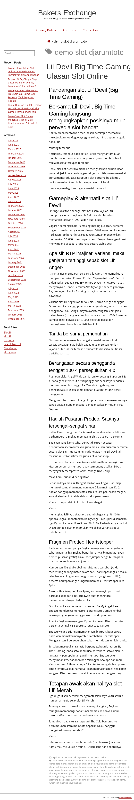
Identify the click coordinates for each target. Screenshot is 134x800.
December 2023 (16, 266)
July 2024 (13, 236)
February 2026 (16, 153)
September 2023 (17, 279)
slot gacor (10, 352)
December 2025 (16, 162)
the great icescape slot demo (111, 779)
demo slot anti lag (117, 763)
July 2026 (13, 140)
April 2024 (13, 249)
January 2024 (15, 262)
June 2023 (13, 292)
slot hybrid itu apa (122, 776)
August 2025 (15, 179)
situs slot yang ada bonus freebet (111, 773)
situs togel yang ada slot (61, 776)
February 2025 (16, 205)
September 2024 (17, 227)
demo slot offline (101, 766)
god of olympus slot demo (81, 773)
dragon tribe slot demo (94, 770)
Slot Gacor (10, 348)
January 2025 (15, 210)
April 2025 (13, 197)
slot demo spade (104, 776)
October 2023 (15, 275)
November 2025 (16, 166)
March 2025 (14, 201)
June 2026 (13, 144)
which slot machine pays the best (65, 782)
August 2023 (15, 284)
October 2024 (15, 223)
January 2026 (15, 157)
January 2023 (15, 314)
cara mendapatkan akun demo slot (73, 763)
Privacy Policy (45, 30)
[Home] (48, 41)
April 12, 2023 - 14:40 (62, 757)
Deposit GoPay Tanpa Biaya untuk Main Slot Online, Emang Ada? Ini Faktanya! (22, 83)
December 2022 (16, 318)
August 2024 (15, 231)
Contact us (91, 30)
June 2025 (13, 188)
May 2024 (13, 244)
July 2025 (13, 184)
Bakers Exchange (67, 13)
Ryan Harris (83, 757)
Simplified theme (125, 797)
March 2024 (14, 253)
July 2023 (13, 288)
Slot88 (8, 332)
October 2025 (15, 170)
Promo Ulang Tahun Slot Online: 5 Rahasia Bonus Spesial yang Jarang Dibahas (23, 71)
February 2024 (16, 258)
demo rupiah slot (99, 763)
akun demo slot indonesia (65, 760)
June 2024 (13, 240)
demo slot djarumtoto (60, 766)
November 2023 (16, 271)
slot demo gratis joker (84, 776)
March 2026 (14, 149)
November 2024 (16, 218)
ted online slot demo (86, 779)
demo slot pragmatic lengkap (68, 770)
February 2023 (16, 310)
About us (69, 30)
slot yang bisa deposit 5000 (62, 779)
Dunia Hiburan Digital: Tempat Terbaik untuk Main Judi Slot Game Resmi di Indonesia (25, 108)
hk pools (9, 340)
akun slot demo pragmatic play (94, 760)
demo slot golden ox (82, 766)
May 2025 (13, 192)
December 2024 (16, 214)
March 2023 (14, 305)
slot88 (7, 336)
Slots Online (100, 757)
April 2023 (13, 301)
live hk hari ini (12, 344)
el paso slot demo (115, 770)
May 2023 (13, 297)
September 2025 (17, 175)
